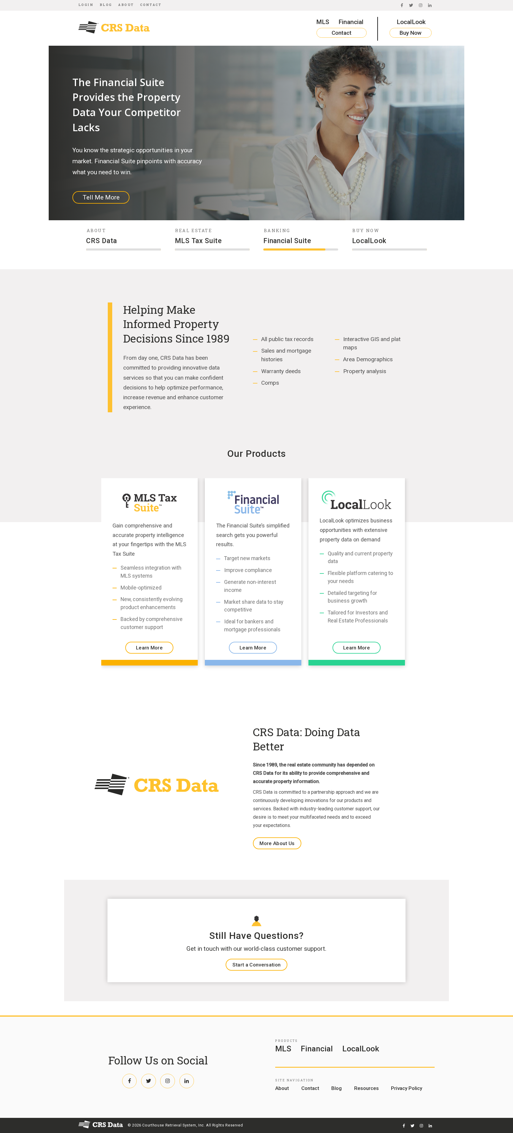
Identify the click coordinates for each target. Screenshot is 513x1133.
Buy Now (411, 32)
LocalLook (411, 22)
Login (86, 5)
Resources (366, 1088)
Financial (350, 22)
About (126, 5)
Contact (151, 5)
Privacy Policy (406, 1088)
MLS (322, 22)
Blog (106, 5)
